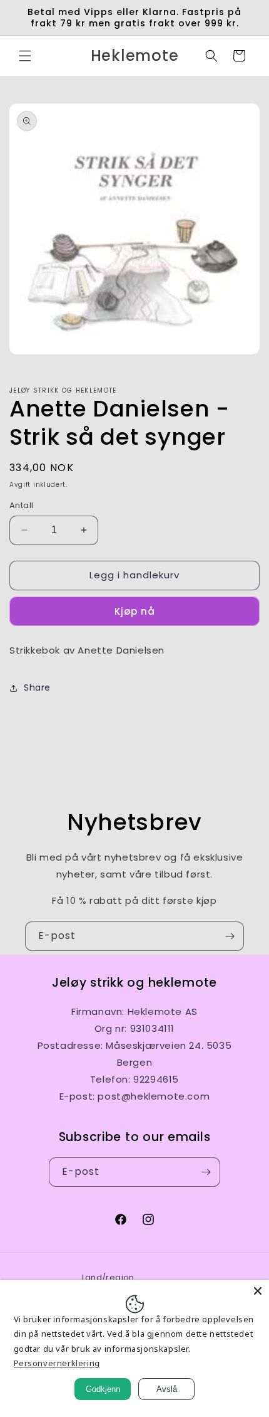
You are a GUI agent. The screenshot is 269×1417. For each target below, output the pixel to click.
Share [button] (37, 687)
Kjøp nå (134, 611)
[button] (25, 56)
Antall (21, 505)
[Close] (257, 1291)
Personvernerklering (57, 1363)
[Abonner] (229, 936)
